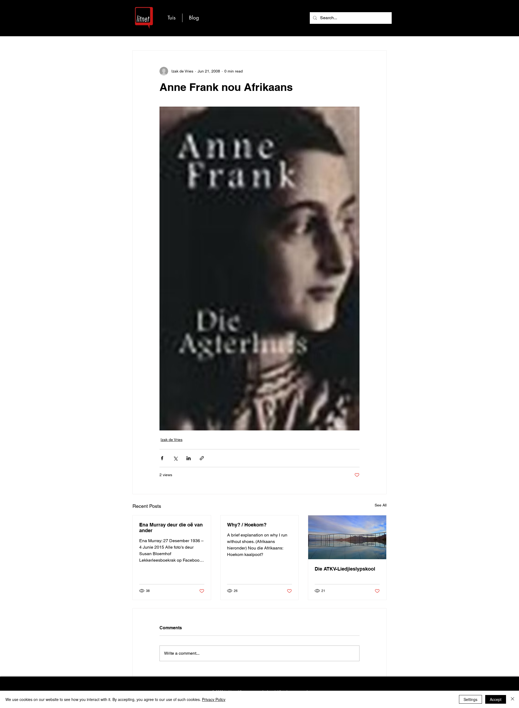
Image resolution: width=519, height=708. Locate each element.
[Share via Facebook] (162, 458)
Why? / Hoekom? (247, 525)
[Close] (512, 699)
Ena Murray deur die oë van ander (171, 527)
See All (381, 505)
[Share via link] (201, 458)
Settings (470, 699)
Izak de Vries (171, 439)
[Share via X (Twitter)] (175, 458)
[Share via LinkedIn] (188, 458)
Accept (495, 699)
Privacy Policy (213, 699)
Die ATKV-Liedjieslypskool (345, 569)
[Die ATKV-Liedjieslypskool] (347, 537)
